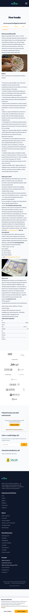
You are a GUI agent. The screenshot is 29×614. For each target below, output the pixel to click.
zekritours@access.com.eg (12, 257)
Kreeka (3, 498)
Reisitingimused (5, 535)
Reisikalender (5, 540)
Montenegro (5, 505)
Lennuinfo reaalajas (6, 543)
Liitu (24, 444)
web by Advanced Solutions (14, 585)
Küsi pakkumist (5, 547)
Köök (23, 26)
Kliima (16, 26)
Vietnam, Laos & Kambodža (8, 523)
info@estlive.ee (5, 570)
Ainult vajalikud (7, 611)
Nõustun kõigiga (21, 611)
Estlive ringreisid (6, 515)
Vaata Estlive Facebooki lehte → (14, 429)
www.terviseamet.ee (12, 230)
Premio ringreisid (6, 520)
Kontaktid (4, 550)
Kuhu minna (5, 26)
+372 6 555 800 (6, 567)
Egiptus (3, 500)
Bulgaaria (4, 503)
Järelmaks (4, 545)
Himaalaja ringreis (6, 525)
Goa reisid (4, 518)
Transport (5, 29)
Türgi (3, 496)
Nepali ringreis (5, 527)
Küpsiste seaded (14, 424)
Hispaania (4, 507)
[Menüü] (26, 3)
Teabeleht (4, 538)
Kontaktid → (5, 572)
